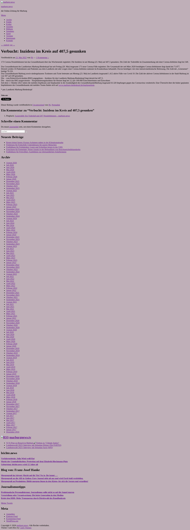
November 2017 (13, 406)
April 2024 (10, 228)
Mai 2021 (10, 309)
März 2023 (10, 258)
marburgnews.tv (20, 437)
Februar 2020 (11, 344)
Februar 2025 (11, 204)
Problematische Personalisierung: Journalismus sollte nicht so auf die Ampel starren (37, 492)
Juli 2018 (10, 388)
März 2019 (10, 369)
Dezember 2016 (12, 432)
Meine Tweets (7, 503)
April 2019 (10, 367)
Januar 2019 (11, 374)
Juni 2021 (10, 307)
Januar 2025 (11, 207)
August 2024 (11, 218)
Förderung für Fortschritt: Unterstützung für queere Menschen (31, 145)
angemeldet (14, 127)
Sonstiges (10, 31)
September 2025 (13, 188)
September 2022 (13, 272)
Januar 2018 (11, 402)
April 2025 (10, 200)
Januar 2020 (11, 346)
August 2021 (11, 302)
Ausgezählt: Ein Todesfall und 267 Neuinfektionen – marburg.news (42, 116)
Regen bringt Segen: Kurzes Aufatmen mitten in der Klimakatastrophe (34, 142)
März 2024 (10, 230)
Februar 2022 (11, 288)
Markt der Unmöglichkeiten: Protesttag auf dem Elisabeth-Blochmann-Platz (34, 461)
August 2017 (11, 413)
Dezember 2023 (12, 237)
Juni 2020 (10, 334)
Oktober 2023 (12, 242)
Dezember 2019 (12, 348)
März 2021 (10, 314)
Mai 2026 (10, 170)
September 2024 (13, 216)
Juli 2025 (10, 193)
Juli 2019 (10, 360)
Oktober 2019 (12, 353)
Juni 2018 (10, 390)
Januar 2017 (11, 430)
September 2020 (13, 327)
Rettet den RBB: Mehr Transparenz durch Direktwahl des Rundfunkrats (33, 498)
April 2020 (10, 339)
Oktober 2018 (12, 381)
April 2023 (10, 255)
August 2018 (11, 385)
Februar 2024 (11, 232)
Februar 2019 (11, 372)
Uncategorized (38, 105)
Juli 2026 (10, 165)
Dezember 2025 (12, 181)
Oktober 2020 (12, 325)
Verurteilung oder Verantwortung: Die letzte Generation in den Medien (32, 495)
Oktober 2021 (12, 297)
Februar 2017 (11, 427)
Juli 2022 (10, 276)
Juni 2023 (10, 251)
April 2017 (10, 423)
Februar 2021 (11, 316)
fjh (32, 57)
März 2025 (10, 202)
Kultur (9, 24)
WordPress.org (12, 521)
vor (12, 45)
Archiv (9, 20)
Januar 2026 (11, 179)
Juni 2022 (10, 279)
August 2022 (11, 274)
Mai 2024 (10, 225)
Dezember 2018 (12, 376)
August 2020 (11, 330)
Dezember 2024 (12, 209)
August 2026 (11, 163)
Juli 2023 (10, 249)
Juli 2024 (10, 221)
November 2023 (13, 239)
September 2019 (13, 355)
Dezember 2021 (12, 293)
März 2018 (10, 397)
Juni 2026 (10, 167)
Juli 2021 (10, 304)
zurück (5, 45)
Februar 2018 (11, 399)
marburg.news (7, 6)
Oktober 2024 (12, 214)
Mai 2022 (10, 281)
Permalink (56, 105)
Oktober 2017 (12, 409)
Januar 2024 (11, 235)
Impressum (10, 38)
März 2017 (10, 425)
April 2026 (10, 172)
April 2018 (10, 395)
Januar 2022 (11, 290)
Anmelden (10, 514)
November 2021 (13, 295)
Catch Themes (25, 528)
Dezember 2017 (12, 404)
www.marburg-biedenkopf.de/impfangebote (76, 85)
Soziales (9, 27)
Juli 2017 (10, 416)
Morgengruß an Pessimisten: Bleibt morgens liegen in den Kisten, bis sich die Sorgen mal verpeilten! (44, 481)
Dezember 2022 (12, 265)
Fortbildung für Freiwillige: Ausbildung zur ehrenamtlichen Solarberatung (36, 152)
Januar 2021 (11, 318)
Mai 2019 (10, 365)
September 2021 (13, 300)
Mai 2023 (10, 253)
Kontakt (9, 40)
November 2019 (13, 351)
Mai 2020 (10, 337)
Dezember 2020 (12, 320)
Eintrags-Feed (12, 516)
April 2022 (10, 283)
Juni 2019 (10, 362)
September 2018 (13, 383)
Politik (9, 22)
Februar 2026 (11, 177)
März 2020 (10, 341)
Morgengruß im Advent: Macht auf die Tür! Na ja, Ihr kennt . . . (29, 475)
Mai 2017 (10, 420)
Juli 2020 (10, 332)
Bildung (9, 29)
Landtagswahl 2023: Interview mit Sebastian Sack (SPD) (29, 447)
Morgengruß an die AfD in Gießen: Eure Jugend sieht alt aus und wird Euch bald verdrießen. (42, 478)
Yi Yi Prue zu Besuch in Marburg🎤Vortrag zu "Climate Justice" (32, 443)
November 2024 (13, 211)
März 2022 (10, 286)
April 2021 (10, 311)
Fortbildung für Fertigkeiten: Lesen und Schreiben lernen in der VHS (34, 147)
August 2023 (11, 246)
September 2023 (13, 244)
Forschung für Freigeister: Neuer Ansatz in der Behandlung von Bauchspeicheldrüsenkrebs (43, 149)
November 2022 (13, 267)
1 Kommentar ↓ (42, 57)
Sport (8, 33)
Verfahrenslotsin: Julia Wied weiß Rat (18, 458)
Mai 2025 (10, 197)
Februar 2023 (11, 260)
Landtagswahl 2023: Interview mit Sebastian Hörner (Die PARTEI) (33, 445)
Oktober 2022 (12, 269)
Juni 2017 (10, 418)
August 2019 (11, 358)
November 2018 (13, 378)
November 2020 (13, 323)
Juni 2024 (10, 223)
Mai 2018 (10, 392)
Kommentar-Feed (13, 519)
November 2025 (13, 184)
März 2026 (10, 174)
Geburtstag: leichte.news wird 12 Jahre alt (19, 464)
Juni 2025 (10, 195)
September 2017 (13, 411)
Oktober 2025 (12, 186)
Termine (9, 36)
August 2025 (11, 191)
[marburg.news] (8, 2)
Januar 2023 (11, 262)
